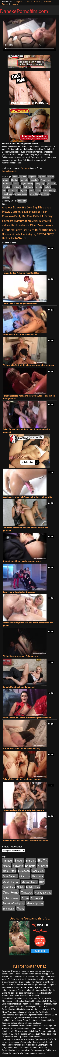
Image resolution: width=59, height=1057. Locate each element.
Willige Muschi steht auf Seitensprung (20, 656)
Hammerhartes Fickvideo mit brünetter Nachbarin (26, 840)
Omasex (8, 229)
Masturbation (22, 221)
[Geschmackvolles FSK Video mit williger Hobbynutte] (29, 482)
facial (16, 183)
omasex (14, 4)
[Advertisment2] (29, 125)
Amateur (7, 207)
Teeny (18, 238)
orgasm (23, 190)
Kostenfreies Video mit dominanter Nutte (22, 561)
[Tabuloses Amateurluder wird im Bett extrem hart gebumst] (29, 512)
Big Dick (32, 176)
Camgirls (18, 1)
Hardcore (17, 186)
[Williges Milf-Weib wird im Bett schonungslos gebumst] (29, 350)
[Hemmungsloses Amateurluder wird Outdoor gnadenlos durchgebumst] (29, 381)
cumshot (34, 180)
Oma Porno (45, 225)
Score (52, 230)
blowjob (14, 180)
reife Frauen (40, 229)
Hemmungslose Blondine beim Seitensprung (23, 810)
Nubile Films (29, 225)
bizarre (51, 176)
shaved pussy (21, 193)
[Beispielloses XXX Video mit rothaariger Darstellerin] (29, 702)
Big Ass (23, 176)
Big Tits (42, 176)
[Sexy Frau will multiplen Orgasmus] (29, 577)
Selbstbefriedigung (25, 234)
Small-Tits (34, 193)
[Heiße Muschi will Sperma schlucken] (29, 319)
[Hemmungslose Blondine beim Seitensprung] (29, 795)
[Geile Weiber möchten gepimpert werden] (29, 764)
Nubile (18, 225)
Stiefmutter (8, 238)
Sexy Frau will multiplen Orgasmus (19, 591)
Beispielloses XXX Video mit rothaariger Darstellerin (27, 717)
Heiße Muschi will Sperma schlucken (20, 334)
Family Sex (20, 216)
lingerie (39, 186)
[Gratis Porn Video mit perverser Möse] (29, 288)
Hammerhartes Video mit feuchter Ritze (21, 272)
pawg (38, 190)
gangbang (40, 183)
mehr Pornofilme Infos (11, 162)
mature (48, 186)
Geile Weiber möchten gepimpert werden (22, 779)
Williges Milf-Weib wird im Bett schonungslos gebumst (28, 365)
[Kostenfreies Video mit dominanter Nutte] (29, 546)
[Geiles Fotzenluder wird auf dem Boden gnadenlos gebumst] (29, 414)
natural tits (12, 190)
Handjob (6, 186)
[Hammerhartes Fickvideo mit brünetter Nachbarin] (29, 825)
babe (15, 176)
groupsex (51, 183)
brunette (24, 180)
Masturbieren (39, 221)
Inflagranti (22, 200)
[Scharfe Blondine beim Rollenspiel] (29, 672)
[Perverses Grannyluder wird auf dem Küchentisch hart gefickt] (29, 607)
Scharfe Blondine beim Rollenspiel (19, 686)
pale (31, 190)
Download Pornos (32, 1)
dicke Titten (40, 211)
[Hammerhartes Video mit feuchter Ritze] (29, 258)
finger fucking (27, 183)
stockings (45, 193)
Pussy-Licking (49, 190)
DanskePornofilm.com (24, 10)
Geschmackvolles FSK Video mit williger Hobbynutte (27, 496)
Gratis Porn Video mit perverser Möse (20, 303)
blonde (6, 180)
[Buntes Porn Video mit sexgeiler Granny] (29, 733)
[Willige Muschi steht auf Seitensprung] (29, 641)
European (7, 183)
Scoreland (8, 234)
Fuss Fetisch (34, 216)
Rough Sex (7, 193)
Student (6, 197)
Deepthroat (45, 180)
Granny (47, 216)
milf (4, 190)
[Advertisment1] (29, 88)
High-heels (28, 186)
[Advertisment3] (29, 451)
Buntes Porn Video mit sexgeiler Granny (21, 748)
